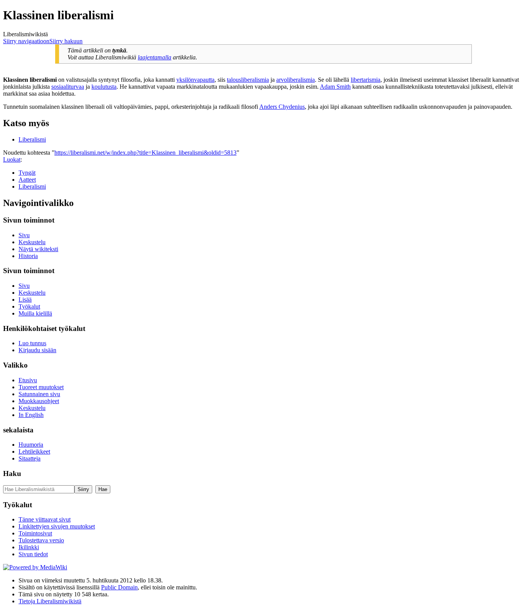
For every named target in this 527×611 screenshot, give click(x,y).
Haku (12, 473)
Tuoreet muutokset (41, 387)
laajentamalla (154, 57)
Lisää (25, 299)
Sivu (24, 235)
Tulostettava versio (41, 540)
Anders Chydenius (282, 106)
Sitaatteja (30, 458)
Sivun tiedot (33, 554)
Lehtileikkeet (34, 451)
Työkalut (29, 306)
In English (31, 415)
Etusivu (28, 380)
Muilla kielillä (35, 313)
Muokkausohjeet (39, 401)
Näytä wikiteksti (38, 249)
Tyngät (27, 172)
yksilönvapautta (195, 79)
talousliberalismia (248, 79)
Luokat (11, 159)
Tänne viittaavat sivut (45, 519)
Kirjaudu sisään (37, 350)
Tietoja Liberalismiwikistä (50, 601)
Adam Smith (335, 86)
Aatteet (27, 179)
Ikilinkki (29, 547)
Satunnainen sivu (39, 394)
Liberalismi (32, 139)
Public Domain (119, 587)
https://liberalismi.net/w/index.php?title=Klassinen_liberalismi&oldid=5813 (145, 152)
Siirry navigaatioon (26, 41)
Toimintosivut (35, 533)
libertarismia (365, 79)
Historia (28, 256)
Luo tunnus (32, 343)
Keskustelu (32, 242)
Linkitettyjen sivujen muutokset (57, 526)
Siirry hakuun (66, 41)
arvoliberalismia (295, 79)
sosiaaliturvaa (67, 86)
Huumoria (31, 444)
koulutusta (104, 86)
